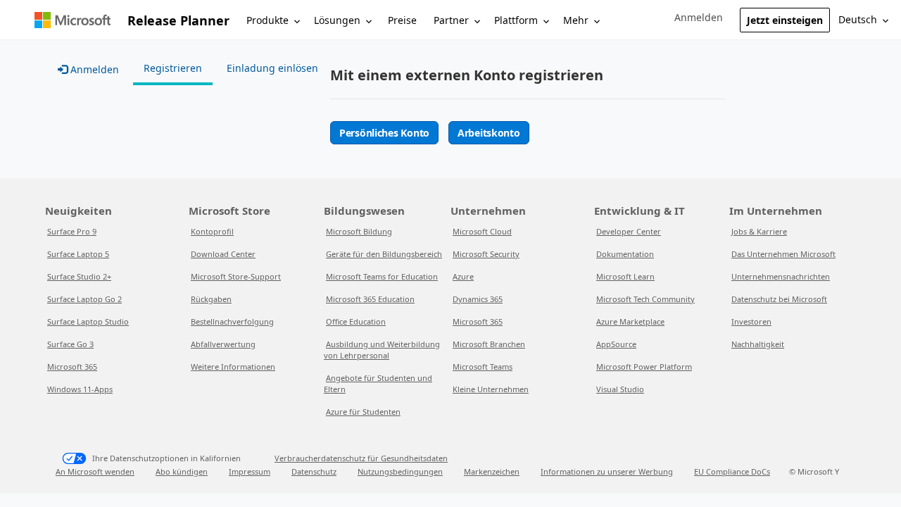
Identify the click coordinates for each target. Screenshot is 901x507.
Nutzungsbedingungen (400, 471)
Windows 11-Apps (80, 389)
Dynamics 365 (478, 299)
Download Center (223, 254)
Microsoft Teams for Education (382, 276)
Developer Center (628, 231)
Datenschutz (313, 471)
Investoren (751, 321)
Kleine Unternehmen (491, 389)
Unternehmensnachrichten (780, 276)
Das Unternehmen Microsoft (783, 254)
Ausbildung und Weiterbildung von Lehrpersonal (382, 350)
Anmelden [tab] (93, 69)
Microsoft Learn (625, 276)
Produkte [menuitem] (267, 20)
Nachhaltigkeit (757, 344)
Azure (463, 276)
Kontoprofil (212, 231)
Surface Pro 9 (71, 231)
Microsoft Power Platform (644, 366)
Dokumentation (625, 254)
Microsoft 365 (72, 366)
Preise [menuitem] (402, 20)
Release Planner (178, 20)
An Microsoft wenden (95, 471)
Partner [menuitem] (451, 20)
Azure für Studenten (363, 411)
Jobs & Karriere (759, 231)
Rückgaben (211, 299)
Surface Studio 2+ (79, 276)
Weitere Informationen (233, 366)
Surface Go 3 (70, 344)
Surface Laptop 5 (78, 254)
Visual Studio (620, 389)
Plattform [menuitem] (516, 20)
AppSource (616, 344)
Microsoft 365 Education (370, 299)
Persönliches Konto (384, 132)
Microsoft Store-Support (236, 276)
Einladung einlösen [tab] (272, 68)
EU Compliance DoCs (732, 471)
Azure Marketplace (630, 321)
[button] (698, 18)
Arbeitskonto (489, 132)
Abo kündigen (182, 471)
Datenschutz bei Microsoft (779, 299)
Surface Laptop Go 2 (84, 299)
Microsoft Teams (482, 366)
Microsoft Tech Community (645, 299)
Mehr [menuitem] (575, 20)
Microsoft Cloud (482, 231)
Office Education (356, 321)
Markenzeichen (491, 471)
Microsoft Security (486, 254)
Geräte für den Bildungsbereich (384, 254)
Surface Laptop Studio (88, 321)
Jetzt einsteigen (785, 20)
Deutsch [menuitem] (857, 19)
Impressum (249, 471)
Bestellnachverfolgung (232, 321)
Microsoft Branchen (489, 344)
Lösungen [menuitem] (337, 20)
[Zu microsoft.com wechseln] (72, 20)
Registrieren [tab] (173, 68)
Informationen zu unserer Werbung (607, 471)
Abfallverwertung (223, 344)
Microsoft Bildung (359, 231)
